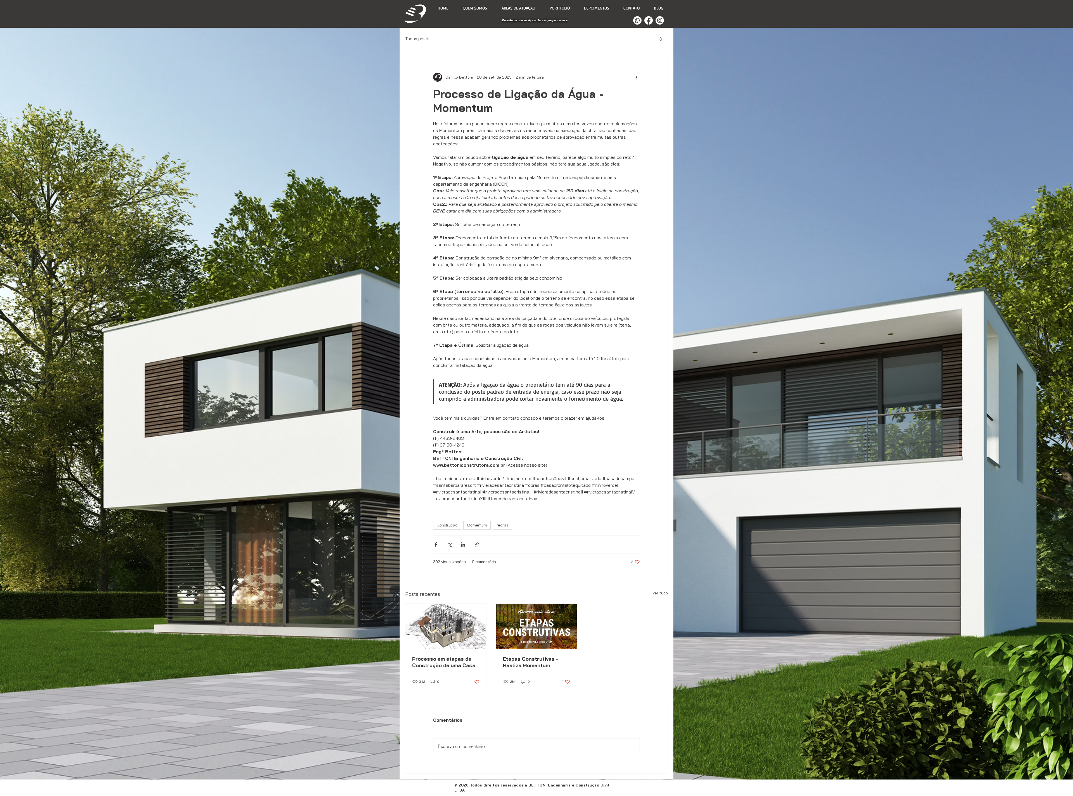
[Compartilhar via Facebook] (435, 544)
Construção (447, 525)
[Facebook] (648, 20)
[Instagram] (660, 20)
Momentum (477, 525)
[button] (660, 39)
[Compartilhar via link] (476, 544)
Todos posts (417, 38)
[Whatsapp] (637, 20)
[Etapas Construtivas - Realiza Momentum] (536, 626)
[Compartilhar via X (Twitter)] (449, 544)
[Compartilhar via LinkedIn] (463, 544)
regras (502, 525)
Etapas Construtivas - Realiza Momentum (530, 662)
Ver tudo (660, 593)
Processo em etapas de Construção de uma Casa (443, 662)
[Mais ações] (636, 77)
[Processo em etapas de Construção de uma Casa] (445, 626)
